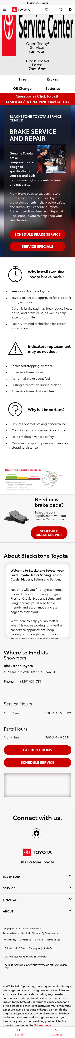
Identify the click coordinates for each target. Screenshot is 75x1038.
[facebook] (36, 833)
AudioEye (48, 948)
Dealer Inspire (51, 932)
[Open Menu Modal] (5, 9)
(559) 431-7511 (31, 681)
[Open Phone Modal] (61, 9)
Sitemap (39, 939)
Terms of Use (53, 939)
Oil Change (22, 88)
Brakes (52, 78)
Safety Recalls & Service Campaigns (22, 948)
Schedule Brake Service (49, 532)
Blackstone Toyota (31, 928)
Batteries (52, 88)
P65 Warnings (42, 1025)
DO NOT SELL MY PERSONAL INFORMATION (26, 956)
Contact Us (25, 939)
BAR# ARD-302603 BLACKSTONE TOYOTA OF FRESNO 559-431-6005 (36, 966)
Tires (22, 78)
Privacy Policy (9, 939)
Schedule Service (37, 762)
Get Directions (37, 749)
